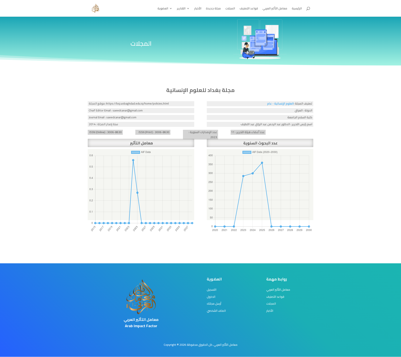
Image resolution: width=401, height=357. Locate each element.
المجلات (230, 9)
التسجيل (211, 289)
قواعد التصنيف (249, 9)
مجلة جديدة (213, 9)
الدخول (211, 296)
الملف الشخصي (216, 310)
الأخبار (197, 9)
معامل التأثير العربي (275, 9)
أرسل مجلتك (214, 303)
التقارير (181, 9)
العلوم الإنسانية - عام (280, 103)
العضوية (162, 9)
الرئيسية (297, 9)
